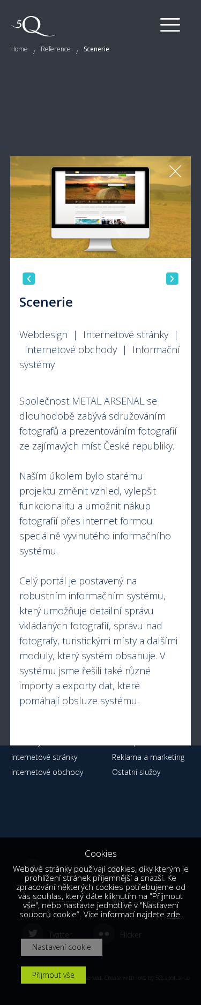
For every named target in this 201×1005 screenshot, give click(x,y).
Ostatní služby (136, 772)
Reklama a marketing (148, 757)
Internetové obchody (47, 772)
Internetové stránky (44, 757)
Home (19, 49)
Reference (56, 49)
